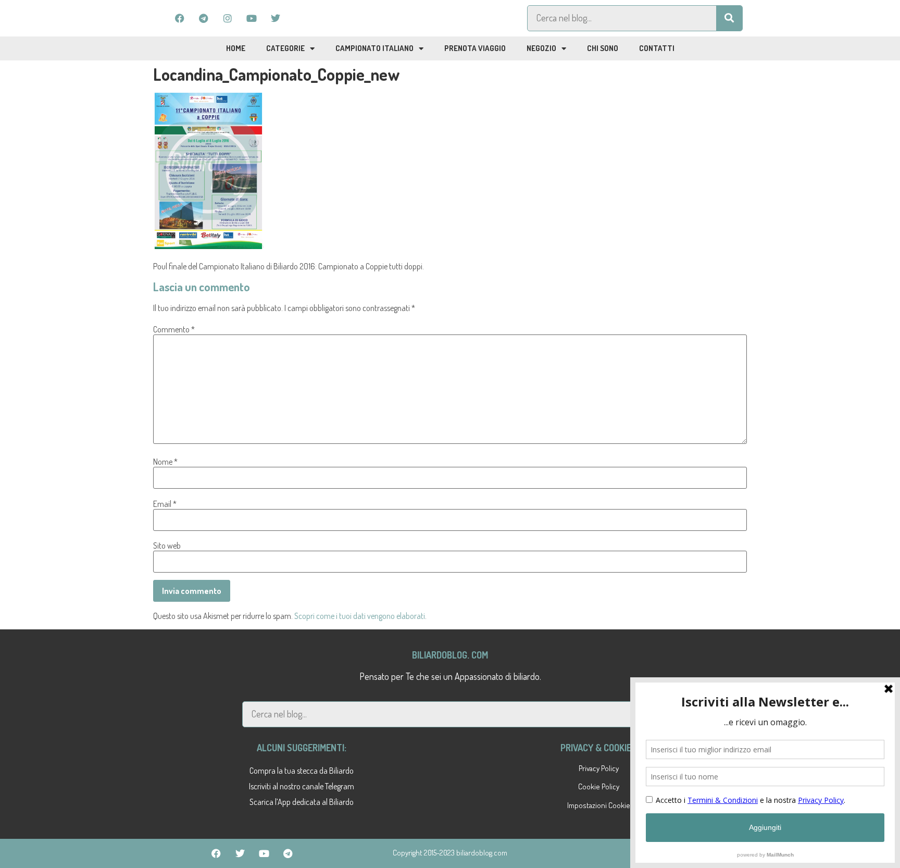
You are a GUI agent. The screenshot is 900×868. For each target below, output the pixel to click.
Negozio (541, 48)
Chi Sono (602, 48)
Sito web (167, 545)
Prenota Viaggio (475, 48)
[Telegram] (203, 18)
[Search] (729, 18)
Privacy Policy (599, 768)
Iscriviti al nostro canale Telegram (301, 786)
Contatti (656, 48)
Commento (174, 329)
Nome (165, 461)
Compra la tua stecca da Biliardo (301, 770)
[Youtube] (251, 18)
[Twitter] (275, 18)
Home (235, 48)
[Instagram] (227, 18)
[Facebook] (179, 18)
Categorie (285, 48)
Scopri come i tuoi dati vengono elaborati (359, 616)
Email (165, 504)
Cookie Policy (598, 786)
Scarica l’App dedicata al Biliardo (301, 802)
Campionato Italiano (374, 48)
